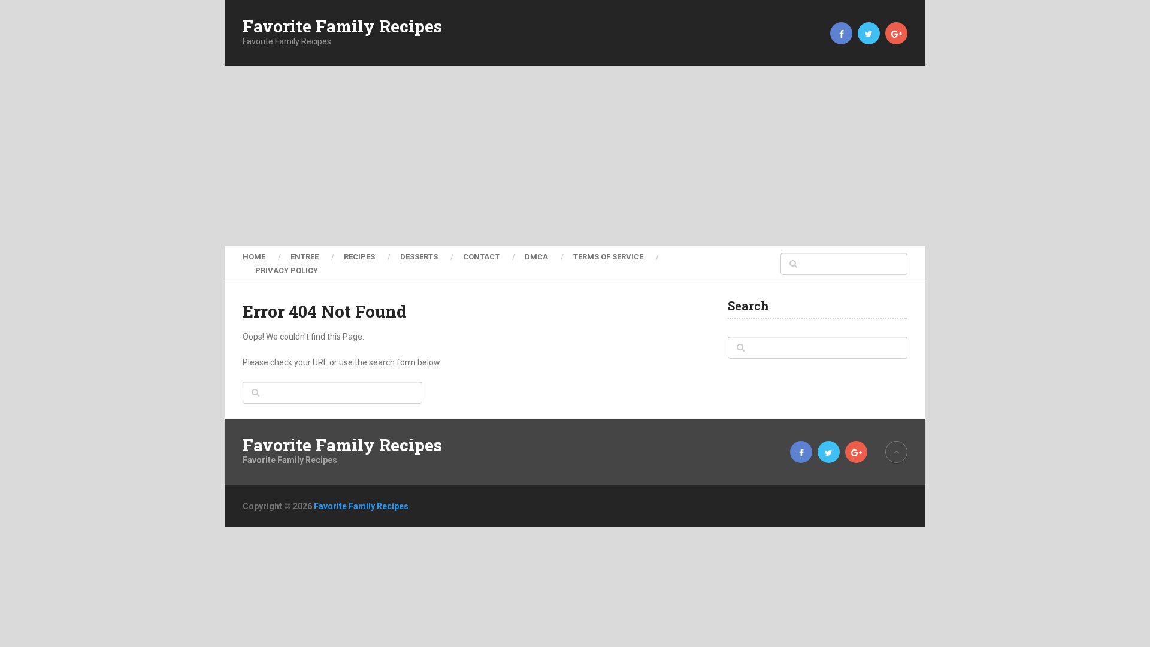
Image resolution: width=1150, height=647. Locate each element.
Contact (481, 256)
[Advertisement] (575, 156)
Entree (304, 256)
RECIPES (359, 256)
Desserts (419, 256)
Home (254, 256)
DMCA (536, 256)
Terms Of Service (608, 256)
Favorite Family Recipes (342, 26)
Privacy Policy (286, 270)
